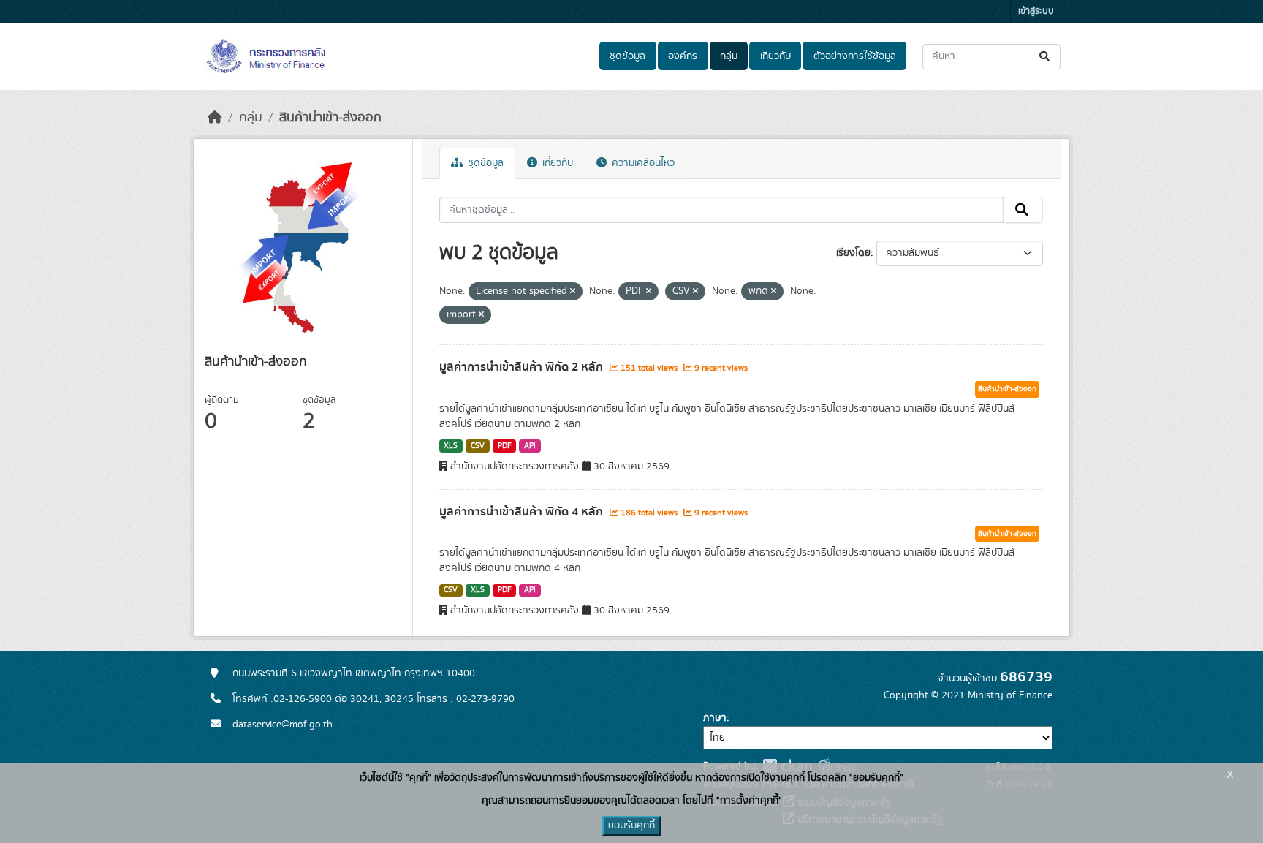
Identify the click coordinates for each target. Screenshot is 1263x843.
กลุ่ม (728, 56)
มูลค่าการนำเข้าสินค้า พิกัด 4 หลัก (522, 511)
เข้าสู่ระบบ (1036, 11)
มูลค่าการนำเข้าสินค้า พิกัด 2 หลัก (522, 367)
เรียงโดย (853, 253)
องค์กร (682, 56)
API (530, 446)
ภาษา (715, 718)
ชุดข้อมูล (627, 56)
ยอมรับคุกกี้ (631, 825)
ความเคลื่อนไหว (642, 163)
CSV (478, 446)
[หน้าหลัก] (215, 117)
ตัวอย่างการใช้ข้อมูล (854, 56)
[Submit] (1045, 56)
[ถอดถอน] (572, 292)
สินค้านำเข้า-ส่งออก (330, 117)
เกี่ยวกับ (775, 56)
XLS (451, 446)
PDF (505, 446)
